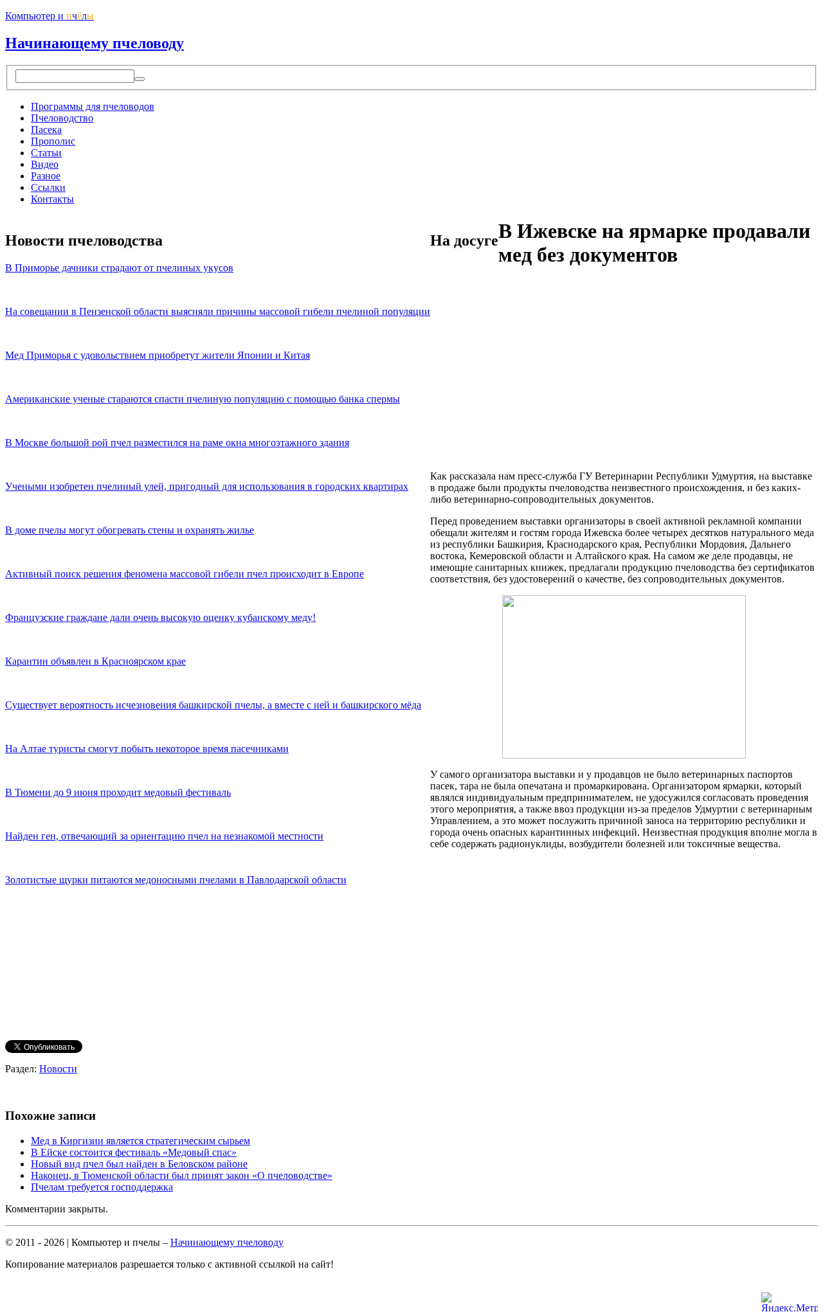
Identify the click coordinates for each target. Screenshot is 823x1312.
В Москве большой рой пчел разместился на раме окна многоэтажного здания (177, 442)
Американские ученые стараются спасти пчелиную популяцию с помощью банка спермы (202, 398)
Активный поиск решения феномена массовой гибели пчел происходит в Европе (184, 573)
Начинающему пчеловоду (94, 43)
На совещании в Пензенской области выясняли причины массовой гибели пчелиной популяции (217, 311)
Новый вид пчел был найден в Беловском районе (139, 1163)
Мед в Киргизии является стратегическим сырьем (140, 1140)
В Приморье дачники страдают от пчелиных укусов (119, 267)
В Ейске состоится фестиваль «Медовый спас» (134, 1152)
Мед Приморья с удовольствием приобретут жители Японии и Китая (157, 355)
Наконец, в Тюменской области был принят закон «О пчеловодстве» (181, 1175)
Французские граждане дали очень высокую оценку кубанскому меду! (160, 617)
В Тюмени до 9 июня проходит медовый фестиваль (118, 792)
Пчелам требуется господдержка (102, 1187)
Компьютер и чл (49, 15)
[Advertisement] (538, 370)
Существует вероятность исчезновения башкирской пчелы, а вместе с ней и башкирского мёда (213, 704)
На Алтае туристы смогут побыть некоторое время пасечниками (147, 748)
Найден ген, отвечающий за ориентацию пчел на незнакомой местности (164, 836)
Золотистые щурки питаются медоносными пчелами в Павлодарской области (176, 879)
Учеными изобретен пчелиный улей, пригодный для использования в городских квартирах (206, 486)
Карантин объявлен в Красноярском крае (95, 661)
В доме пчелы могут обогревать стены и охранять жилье (129, 530)
